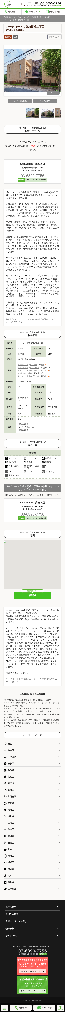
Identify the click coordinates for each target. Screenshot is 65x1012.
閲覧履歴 (12, 11)
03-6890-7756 (32, 175)
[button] (57, 70)
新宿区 (47, 17)
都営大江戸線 (23, 365)
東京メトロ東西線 (25, 370)
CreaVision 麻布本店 (32, 164)
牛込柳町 (33, 365)
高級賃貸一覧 (37, 17)
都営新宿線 (22, 373)
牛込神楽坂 (34, 368)
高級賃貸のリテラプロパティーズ (16, 17)
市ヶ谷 (36, 376)
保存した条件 (55, 11)
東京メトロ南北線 (25, 376)
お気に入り (34, 11)
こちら (32, 145)
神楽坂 (36, 370)
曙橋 (30, 373)
